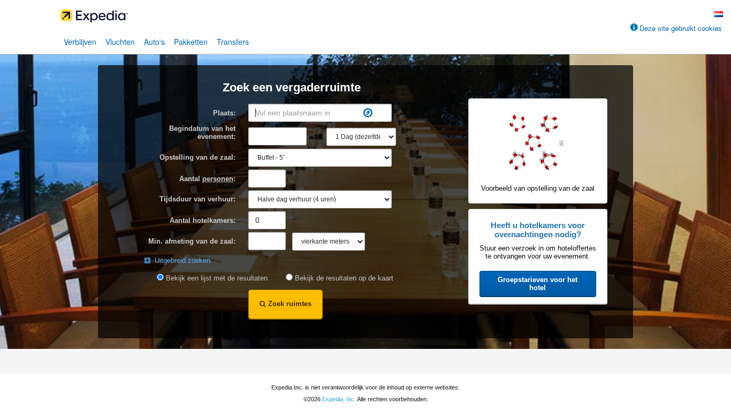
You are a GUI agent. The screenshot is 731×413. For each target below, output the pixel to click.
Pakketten (191, 41)
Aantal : (207, 179)
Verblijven (80, 41)
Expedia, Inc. (339, 399)
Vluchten (120, 41)
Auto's (154, 41)
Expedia (365, 19)
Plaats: (224, 113)
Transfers (233, 41)
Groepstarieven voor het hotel (537, 284)
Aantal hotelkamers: (202, 220)
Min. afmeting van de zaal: (191, 241)
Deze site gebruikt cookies (680, 28)
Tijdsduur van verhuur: (197, 199)
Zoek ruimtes (288, 304)
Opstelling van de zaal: (197, 157)
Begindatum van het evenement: (202, 132)
